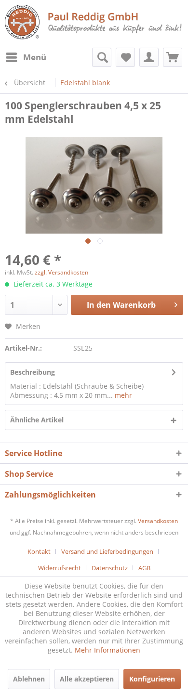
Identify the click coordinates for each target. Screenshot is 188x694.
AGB (144, 567)
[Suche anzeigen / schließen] (101, 57)
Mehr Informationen (107, 650)
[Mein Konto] (149, 57)
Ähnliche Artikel (37, 419)
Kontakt (39, 551)
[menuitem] (25, 57)
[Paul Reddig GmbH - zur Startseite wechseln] (94, 23)
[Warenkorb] (172, 57)
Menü (34, 57)
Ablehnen (29, 678)
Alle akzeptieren (87, 678)
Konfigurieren (152, 678)
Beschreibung (32, 372)
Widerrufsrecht (59, 567)
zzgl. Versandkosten (61, 272)
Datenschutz (110, 567)
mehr (122, 395)
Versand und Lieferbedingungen (107, 551)
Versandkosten (158, 521)
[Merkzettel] (125, 57)
